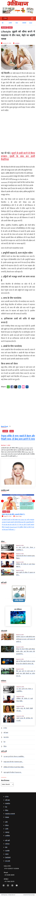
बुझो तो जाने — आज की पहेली (9, 514)
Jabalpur (9, 880)
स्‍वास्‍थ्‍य (10, 27)
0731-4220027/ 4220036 (11, 868)
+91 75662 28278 (9, 881)
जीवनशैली (4, 27)
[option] (4, 23)
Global (23, 23)
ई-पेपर (30, 23)
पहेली (8, 511)
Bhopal (9, 873)
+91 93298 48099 (9, 875)
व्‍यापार (10, 23)
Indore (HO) (11, 867)
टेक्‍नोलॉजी (17, 23)
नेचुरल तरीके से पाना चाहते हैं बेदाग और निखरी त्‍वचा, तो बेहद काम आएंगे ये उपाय (18, 437)
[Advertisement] (18, 131)
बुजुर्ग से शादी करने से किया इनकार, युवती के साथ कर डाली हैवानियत (18, 156)
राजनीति (3, 23)
